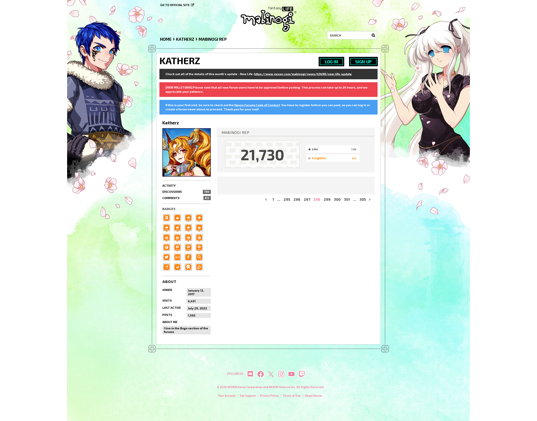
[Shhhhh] (189, 266)
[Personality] (178, 256)
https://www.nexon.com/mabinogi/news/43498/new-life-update (303, 74)
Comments (185, 198)
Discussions (185, 191)
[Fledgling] (189, 217)
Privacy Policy (269, 395)
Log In (331, 61)
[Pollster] (167, 266)
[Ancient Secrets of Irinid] (200, 237)
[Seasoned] (178, 227)
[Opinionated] (189, 247)
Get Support (248, 395)
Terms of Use (292, 395)
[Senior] (167, 227)
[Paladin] (167, 237)
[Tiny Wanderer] (178, 247)
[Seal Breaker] (167, 247)
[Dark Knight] (178, 237)
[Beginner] (178, 217)
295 (287, 199)
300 (337, 199)
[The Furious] (200, 247)
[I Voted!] (178, 266)
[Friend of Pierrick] (167, 217)
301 (347, 199)
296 (296, 199)
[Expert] (189, 227)
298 (316, 199)
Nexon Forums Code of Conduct (257, 105)
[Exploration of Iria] (189, 237)
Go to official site (175, 5)
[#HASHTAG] (167, 256)
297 (307, 199)
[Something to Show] (200, 266)
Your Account (227, 395)
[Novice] (200, 217)
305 (363, 199)
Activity (169, 185)
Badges (169, 209)
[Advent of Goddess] (200, 227)
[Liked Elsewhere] (189, 256)
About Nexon (313, 395)
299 (327, 199)
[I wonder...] (200, 256)
